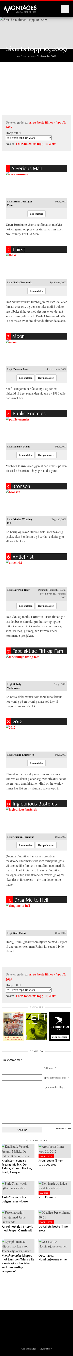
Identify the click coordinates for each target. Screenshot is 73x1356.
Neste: (31, 143)
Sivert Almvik (28, 56)
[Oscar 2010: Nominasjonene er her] (55, 1246)
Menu (65, 9)
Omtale (44, 1193)
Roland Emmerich (23, 754)
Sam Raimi (19, 933)
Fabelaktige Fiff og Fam (35, 650)
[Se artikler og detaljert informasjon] (36, 667)
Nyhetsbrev (46, 1348)
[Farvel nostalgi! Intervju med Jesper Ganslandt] (18, 1217)
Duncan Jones (21, 369)
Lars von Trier (21, 589)
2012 (14, 721)
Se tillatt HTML (63, 1128)
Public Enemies (26, 413)
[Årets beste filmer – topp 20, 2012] (55, 1151)
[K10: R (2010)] (55, 1188)
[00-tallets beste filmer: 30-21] (55, 1217)
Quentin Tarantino (23, 837)
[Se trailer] (36, 185)
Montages (10, 7)
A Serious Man (24, 168)
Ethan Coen (19, 201)
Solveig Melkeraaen (14, 686)
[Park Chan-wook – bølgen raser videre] (18, 1188)
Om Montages (28, 1348)
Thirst (16, 249)
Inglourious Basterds (32, 803)
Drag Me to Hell (27, 899)
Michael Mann (21, 446)
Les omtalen (36, 213)
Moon (16, 336)
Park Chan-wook (22, 282)
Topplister (46, 1156)
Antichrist (20, 556)
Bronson (18, 486)
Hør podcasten (46, 378)
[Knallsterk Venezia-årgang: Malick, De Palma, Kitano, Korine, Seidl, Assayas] (18, 1151)
